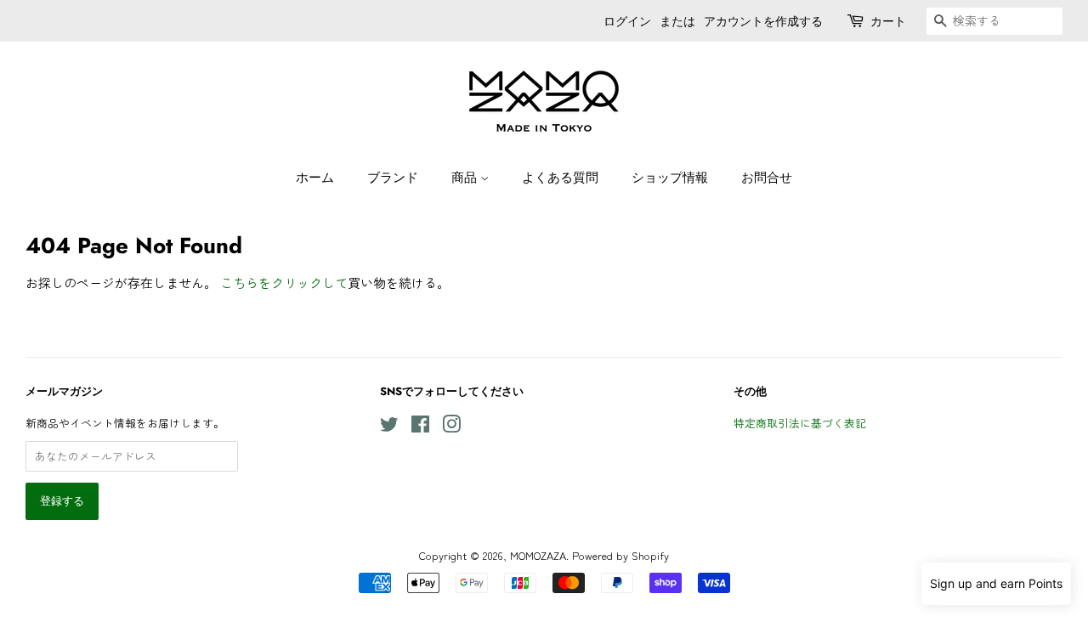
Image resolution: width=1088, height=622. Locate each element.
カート (888, 21)
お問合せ (766, 176)
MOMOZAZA (538, 555)
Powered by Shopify (620, 555)
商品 (465, 176)
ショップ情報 (670, 176)
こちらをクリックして (284, 282)
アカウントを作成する (763, 21)
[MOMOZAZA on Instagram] (451, 427)
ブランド (392, 176)
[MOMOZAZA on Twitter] (389, 427)
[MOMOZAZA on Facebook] (420, 427)
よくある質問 (560, 176)
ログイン (627, 21)
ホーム (315, 176)
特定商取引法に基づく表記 (800, 423)
